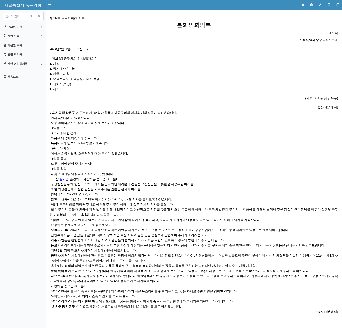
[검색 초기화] (39, 16)
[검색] (31, 16)
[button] (23, 5)
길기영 (64, 179)
